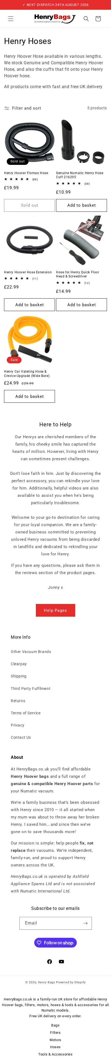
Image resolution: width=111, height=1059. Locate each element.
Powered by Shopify (71, 982)
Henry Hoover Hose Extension (28, 272)
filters (30, 1005)
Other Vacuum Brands (31, 652)
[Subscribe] (86, 923)
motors (43, 1005)
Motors (55, 1040)
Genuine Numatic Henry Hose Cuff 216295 (79, 175)
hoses (56, 1005)
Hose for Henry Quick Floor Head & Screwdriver (77, 274)
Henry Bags (47, 982)
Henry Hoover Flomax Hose (26, 173)
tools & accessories (81, 1005)
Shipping (19, 676)
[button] (11, 19)
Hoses (55, 1047)
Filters (55, 1033)
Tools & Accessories (55, 1054)
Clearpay (19, 664)
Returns (18, 701)
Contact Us (21, 737)
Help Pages (55, 610)
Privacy (17, 725)
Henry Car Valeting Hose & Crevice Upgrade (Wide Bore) (27, 374)
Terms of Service (26, 713)
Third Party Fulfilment (30, 688)
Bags (55, 1025)
